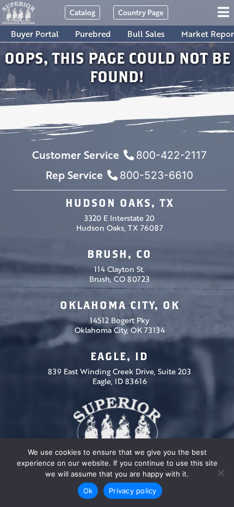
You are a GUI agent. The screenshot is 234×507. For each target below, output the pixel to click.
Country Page (140, 12)
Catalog (82, 12)
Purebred (93, 34)
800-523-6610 (156, 175)
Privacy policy (133, 490)
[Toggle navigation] (225, 12)
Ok (88, 490)
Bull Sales (146, 34)
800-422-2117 (171, 155)
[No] (220, 472)
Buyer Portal (35, 34)
